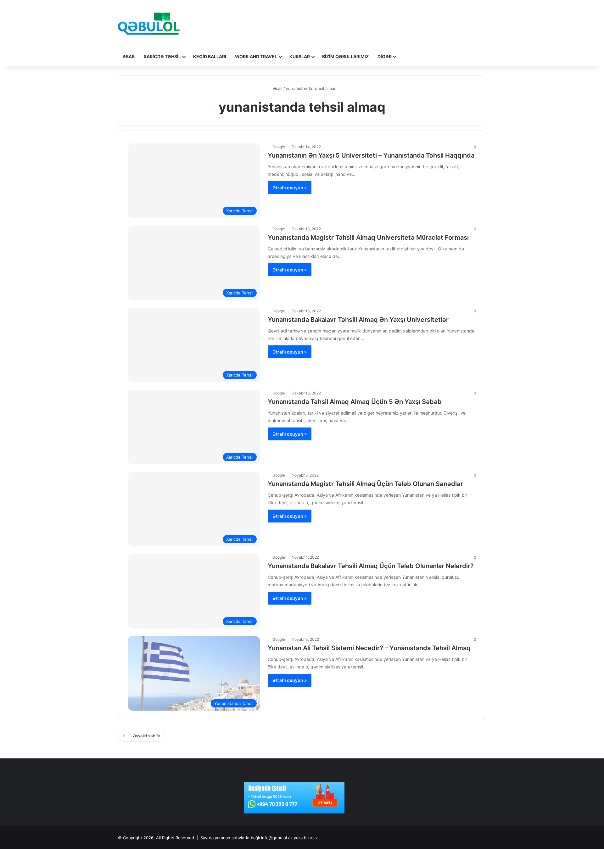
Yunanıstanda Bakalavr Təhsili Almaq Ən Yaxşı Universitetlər (358, 319)
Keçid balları (209, 56)
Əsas (128, 56)
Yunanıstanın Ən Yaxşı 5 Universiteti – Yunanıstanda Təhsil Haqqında (371, 155)
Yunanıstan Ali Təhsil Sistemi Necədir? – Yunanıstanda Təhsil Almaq (369, 648)
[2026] (149, 24)
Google (278, 146)
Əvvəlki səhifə (146, 735)
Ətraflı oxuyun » (289, 187)
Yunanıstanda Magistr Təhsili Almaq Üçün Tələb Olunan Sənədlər (365, 484)
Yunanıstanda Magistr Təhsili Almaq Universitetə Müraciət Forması (368, 237)
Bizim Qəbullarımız (345, 56)
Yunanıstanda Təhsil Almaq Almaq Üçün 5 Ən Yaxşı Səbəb (355, 401)
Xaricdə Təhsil (162, 56)
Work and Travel (256, 56)
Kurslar (299, 56)
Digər (385, 56)
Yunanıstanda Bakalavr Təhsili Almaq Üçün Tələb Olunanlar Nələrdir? (371, 566)
